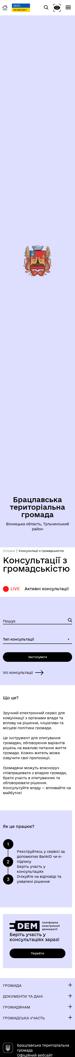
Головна (9, 551)
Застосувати (37, 657)
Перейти (37, 953)
